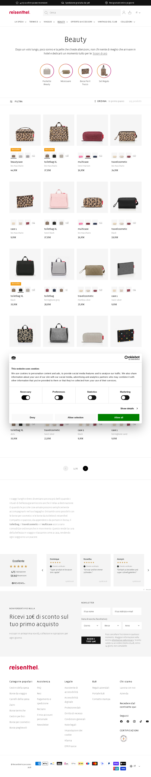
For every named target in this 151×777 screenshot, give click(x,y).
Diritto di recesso (73, 713)
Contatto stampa (101, 699)
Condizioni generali (75, 719)
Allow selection (75, 417)
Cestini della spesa (19, 688)
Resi (39, 693)
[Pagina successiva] (85, 468)
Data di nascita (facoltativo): (94, 619)
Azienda (124, 693)
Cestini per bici (17, 716)
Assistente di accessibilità (71, 690)
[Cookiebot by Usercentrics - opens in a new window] (127, 358)
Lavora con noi (128, 688)
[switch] (59, 397)
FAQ (39, 688)
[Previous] (42, 570)
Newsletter (43, 725)
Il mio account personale (44, 717)
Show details (127, 408)
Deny (32, 417)
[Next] (148, 570)
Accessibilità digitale (71, 699)
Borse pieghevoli (18, 727)
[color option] (14, 155)
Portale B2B (98, 693)
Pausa (148, 589)
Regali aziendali (100, 688)
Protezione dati (73, 707)
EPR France (70, 746)
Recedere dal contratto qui (128, 705)
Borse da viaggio (18, 693)
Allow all (118, 417)
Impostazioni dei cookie (73, 732)
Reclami (41, 709)
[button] (20, 23)
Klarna (68, 740)
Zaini (12, 705)
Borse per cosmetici (19, 722)
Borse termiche (17, 710)
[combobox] (82, 12)
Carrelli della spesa (19, 699)
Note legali (70, 725)
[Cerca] (46, 12)
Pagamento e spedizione (44, 701)
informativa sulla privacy (123, 640)
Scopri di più (100, 53)
